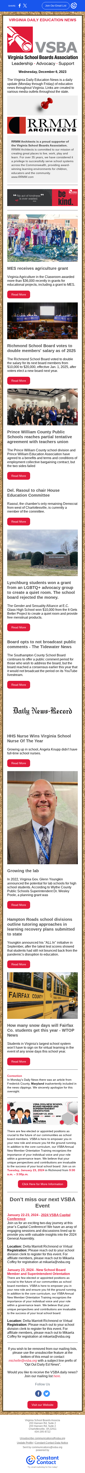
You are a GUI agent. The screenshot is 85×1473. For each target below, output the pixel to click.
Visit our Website (42, 1404)
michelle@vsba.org (23, 1360)
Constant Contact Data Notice (51, 1442)
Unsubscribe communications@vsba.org (42, 1438)
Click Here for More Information (42, 1184)
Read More (18, 294)
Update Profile (25, 1442)
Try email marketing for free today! (43, 1467)
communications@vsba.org (47, 1447)
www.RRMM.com (22, 176)
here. (57, 1376)
